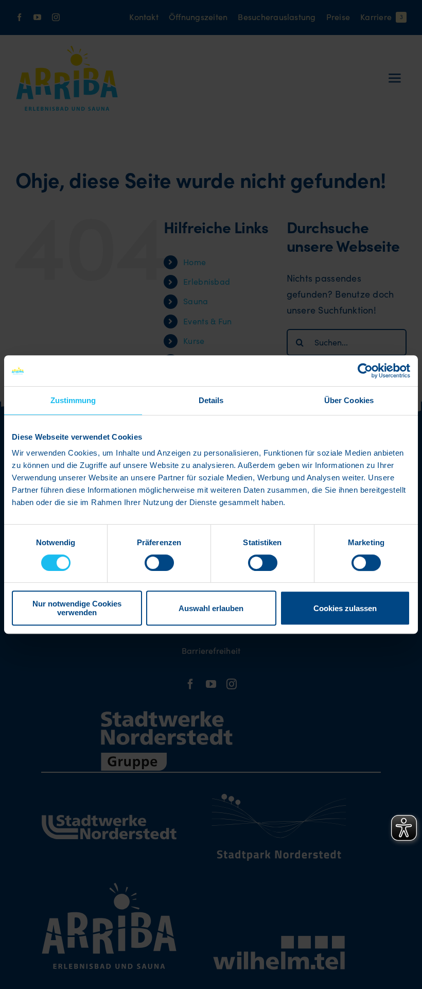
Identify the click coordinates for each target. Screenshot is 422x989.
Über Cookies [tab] (349, 400)
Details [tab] (211, 400)
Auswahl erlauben (211, 608)
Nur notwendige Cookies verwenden (76, 608)
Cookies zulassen (345, 608)
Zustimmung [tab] (73, 400)
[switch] (159, 562)
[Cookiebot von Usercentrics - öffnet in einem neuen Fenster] (365, 370)
